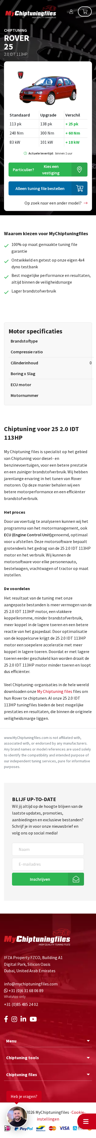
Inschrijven (40, 879)
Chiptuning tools (22, 1057)
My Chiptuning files (55, 691)
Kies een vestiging (36, 169)
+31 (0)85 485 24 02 (21, 1004)
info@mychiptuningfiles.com (31, 983)
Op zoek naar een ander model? (53, 203)
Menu (11, 1041)
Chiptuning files (21, 1074)
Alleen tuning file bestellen (40, 188)
